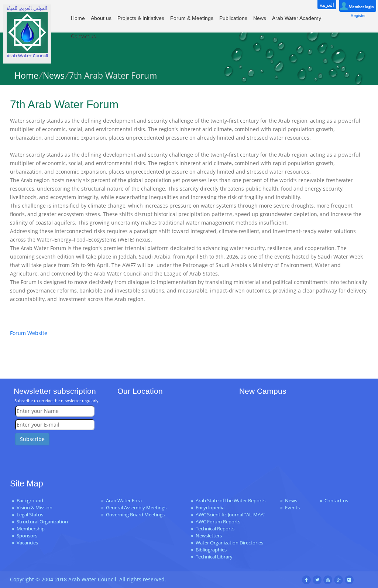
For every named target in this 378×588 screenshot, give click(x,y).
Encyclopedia (210, 507)
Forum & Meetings (191, 18)
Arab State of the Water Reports (230, 500)
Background (30, 500)
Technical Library (214, 556)
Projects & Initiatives (140, 18)
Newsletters (209, 535)
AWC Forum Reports (218, 521)
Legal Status (30, 514)
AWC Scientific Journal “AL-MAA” (230, 514)
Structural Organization (42, 521)
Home (78, 18)
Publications (233, 18)
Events (292, 507)
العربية (327, 4)
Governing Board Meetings (135, 514)
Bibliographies (211, 549)
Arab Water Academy (296, 18)
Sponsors (27, 535)
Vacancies (27, 542)
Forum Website (28, 332)
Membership (31, 528)
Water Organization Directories (229, 542)
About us (101, 18)
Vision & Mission (34, 507)
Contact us (83, 36)
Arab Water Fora (124, 500)
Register (358, 15)
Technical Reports (215, 528)
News (259, 18)
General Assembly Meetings (136, 507)
